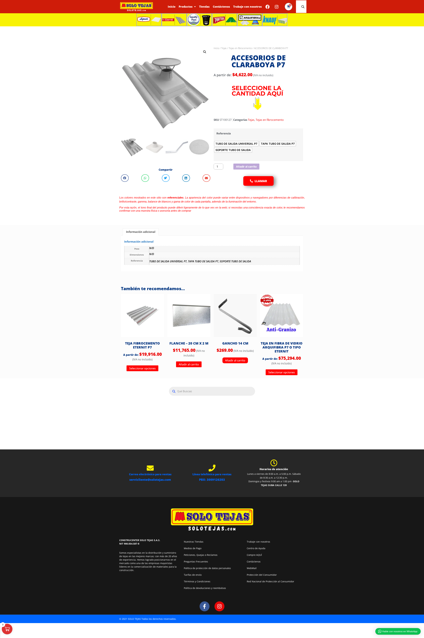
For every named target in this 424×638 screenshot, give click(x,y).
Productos (185, 6)
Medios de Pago (192, 548)
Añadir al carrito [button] (189, 364)
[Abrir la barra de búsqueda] (303, 6)
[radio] (236, 143)
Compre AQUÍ (254, 554)
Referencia (223, 133)
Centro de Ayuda (256, 548)
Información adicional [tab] (140, 232)
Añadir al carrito (246, 166)
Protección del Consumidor (262, 574)
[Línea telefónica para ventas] (212, 467)
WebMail (252, 568)
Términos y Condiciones (197, 581)
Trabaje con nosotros (247, 6)
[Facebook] (267, 6)
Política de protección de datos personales (207, 568)
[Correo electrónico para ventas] (150, 467)
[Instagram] (276, 6)
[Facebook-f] (205, 606)
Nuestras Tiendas (193, 541)
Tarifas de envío (193, 574)
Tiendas (204, 6)
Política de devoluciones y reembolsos (205, 588)
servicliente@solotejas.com (150, 480)
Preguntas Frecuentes (196, 561)
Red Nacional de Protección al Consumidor (270, 581)
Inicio (171, 6)
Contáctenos (221, 6)
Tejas (224, 48)
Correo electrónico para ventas (150, 474)
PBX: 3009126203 (212, 480)
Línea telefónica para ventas (211, 474)
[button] (205, 52)
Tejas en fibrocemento (240, 48)
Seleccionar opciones (142, 368)
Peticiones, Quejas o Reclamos (200, 554)
